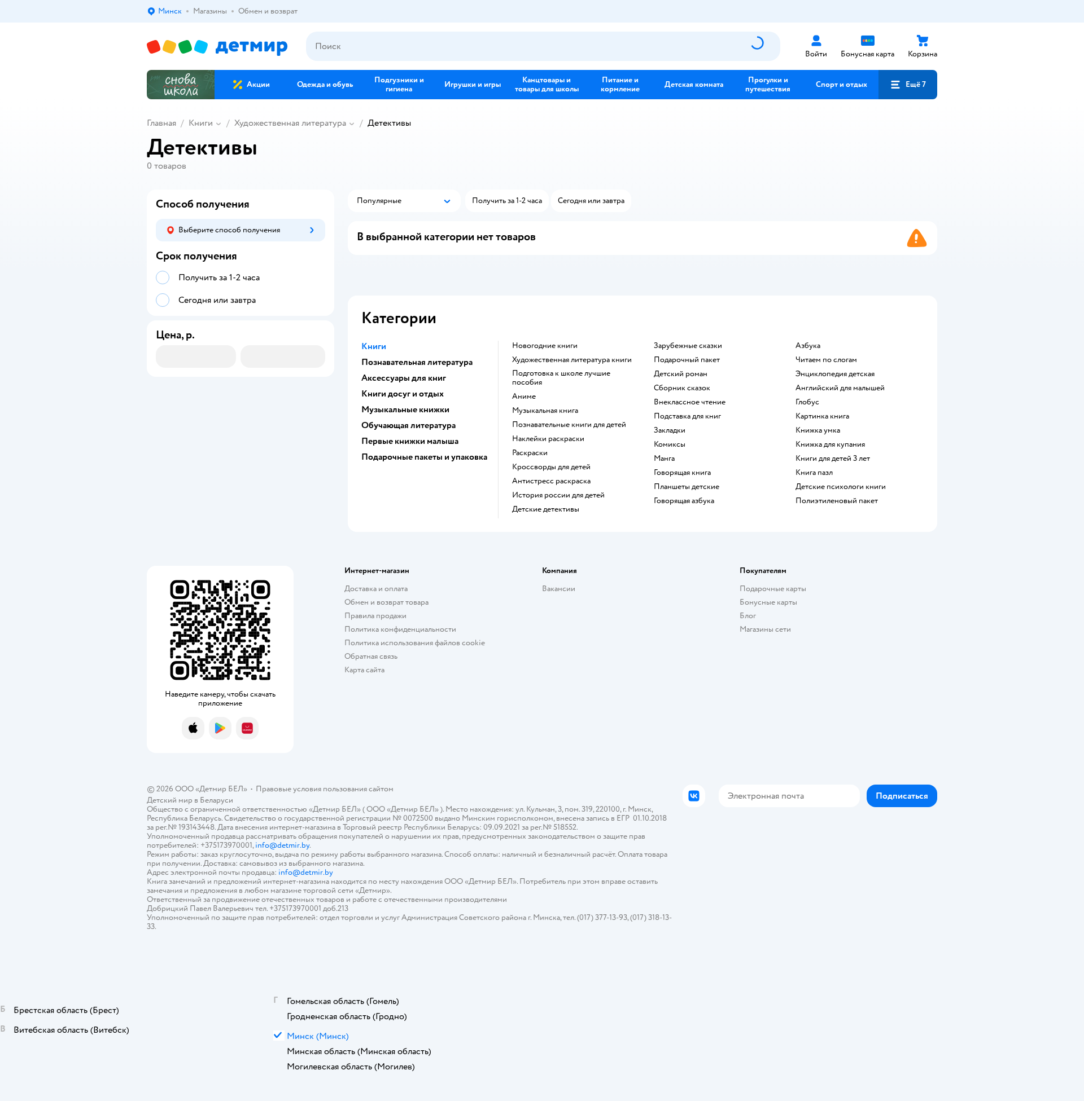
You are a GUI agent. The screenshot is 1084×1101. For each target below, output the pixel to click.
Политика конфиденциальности (400, 629)
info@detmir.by (282, 845)
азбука (807, 345)
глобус (807, 402)
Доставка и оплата (376, 588)
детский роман (680, 373)
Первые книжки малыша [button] (409, 441)
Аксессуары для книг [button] (403, 378)
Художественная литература (290, 123)
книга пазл (814, 472)
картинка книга (822, 416)
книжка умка (817, 430)
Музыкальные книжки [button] (405, 409)
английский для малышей (840, 388)
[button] (907, 84)
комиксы (669, 444)
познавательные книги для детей (569, 424)
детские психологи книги (840, 486)
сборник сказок (682, 388)
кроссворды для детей (551, 467)
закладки (669, 430)
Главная (161, 123)
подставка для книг (687, 416)
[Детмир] (217, 46)
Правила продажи (375, 615)
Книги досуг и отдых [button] (402, 393)
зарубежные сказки (688, 345)
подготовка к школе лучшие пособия (561, 378)
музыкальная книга (545, 410)
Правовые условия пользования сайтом (325, 789)
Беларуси (216, 800)
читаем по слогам (826, 359)
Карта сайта (364, 670)
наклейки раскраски (548, 438)
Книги (201, 123)
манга (664, 458)
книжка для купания (830, 444)
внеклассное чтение (689, 402)
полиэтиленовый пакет (836, 500)
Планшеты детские (686, 486)
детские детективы (545, 509)
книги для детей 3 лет (832, 458)
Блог (748, 615)
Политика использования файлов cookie (414, 643)
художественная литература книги (572, 359)
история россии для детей (558, 495)
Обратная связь (370, 656)
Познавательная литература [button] (417, 362)
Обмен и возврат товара (386, 602)
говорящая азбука (684, 500)
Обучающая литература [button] (408, 425)
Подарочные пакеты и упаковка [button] (424, 457)
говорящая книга (682, 472)
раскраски (530, 452)
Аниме (524, 396)
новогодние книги (545, 345)
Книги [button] (373, 346)
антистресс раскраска (551, 481)
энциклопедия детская (835, 373)
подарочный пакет (687, 359)
